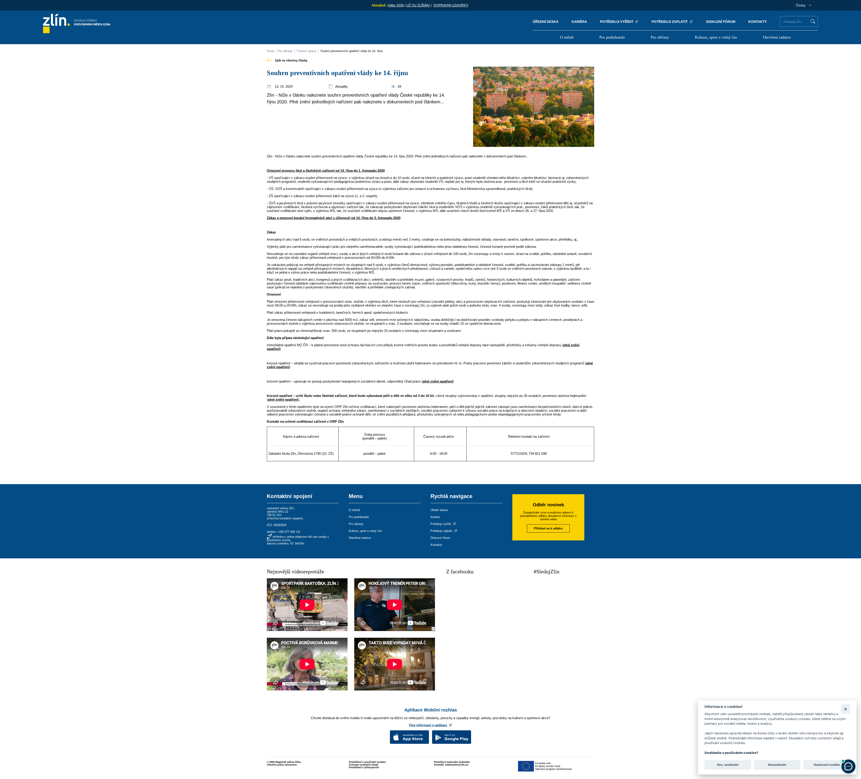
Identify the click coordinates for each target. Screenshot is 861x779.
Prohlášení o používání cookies (367, 762)
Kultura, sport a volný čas (716, 37)
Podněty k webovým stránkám (452, 762)
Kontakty (757, 22)
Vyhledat (813, 21)
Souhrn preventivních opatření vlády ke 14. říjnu (351, 51)
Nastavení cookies (827, 764)
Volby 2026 (395, 5)
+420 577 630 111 (288, 531)
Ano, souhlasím (728, 764)
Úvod (270, 51)
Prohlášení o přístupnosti (364, 767)
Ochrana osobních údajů (363, 764)
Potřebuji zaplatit (670, 22)
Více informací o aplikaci (428, 725)
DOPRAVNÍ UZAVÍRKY (450, 5)
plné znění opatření (438, 381)
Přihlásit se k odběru (548, 528)
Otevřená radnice (777, 37)
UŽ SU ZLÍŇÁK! (418, 5)
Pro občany (660, 37)
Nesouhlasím (777, 764)
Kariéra (579, 22)
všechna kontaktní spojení (285, 518)
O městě (567, 37)
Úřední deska (546, 22)
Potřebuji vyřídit (617, 22)
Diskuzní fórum (720, 22)
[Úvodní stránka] (76, 32)
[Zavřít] (845, 709)
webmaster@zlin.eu (456, 764)
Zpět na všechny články (290, 60)
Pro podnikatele (612, 37)
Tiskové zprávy (306, 51)
